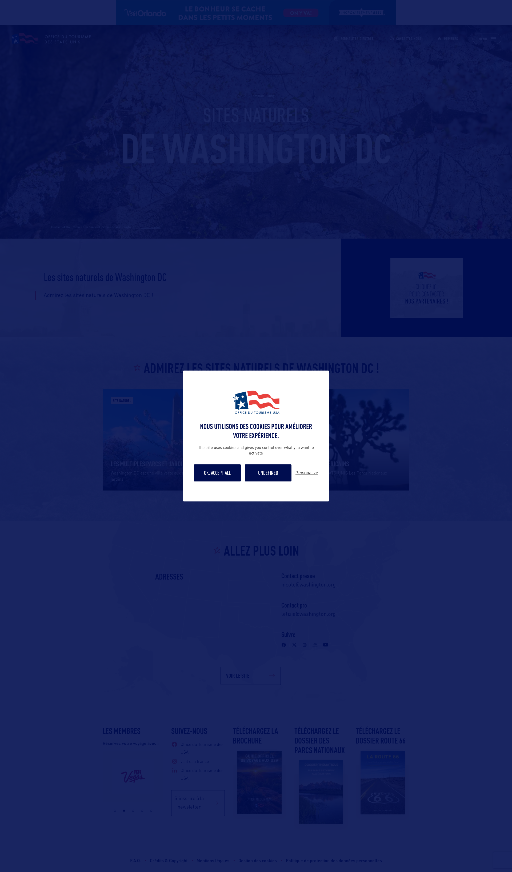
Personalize (306, 473)
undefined (268, 473)
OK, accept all (217, 473)
